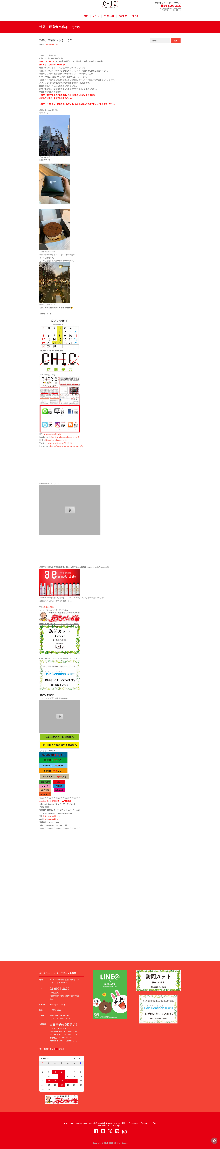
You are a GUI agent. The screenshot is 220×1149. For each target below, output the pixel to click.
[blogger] (103, 1131)
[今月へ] (74, 1058)
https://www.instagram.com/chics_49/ (66, 446)
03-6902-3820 (48, 607)
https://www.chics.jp (52, 434)
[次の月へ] (81, 1058)
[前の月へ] (68, 1058)
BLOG (135, 16)
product (109, 16)
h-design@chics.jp (51, 819)
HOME (85, 16)
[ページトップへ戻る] (214, 1141)
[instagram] (124, 1131)
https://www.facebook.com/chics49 (64, 437)
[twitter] (110, 1131)
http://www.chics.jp (51, 816)
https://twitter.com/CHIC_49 (59, 443)
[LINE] (117, 1131)
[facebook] (96, 1131)
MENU (96, 16)
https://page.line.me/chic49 (56, 440)
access (123, 16)
